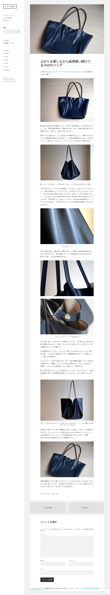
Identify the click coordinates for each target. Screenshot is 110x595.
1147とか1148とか (84, 191)
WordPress (12, 79)
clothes (7, 53)
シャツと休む (10, 6)
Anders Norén (12, 81)
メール (70, 560)
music (7, 60)
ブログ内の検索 (7, 17)
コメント (43, 534)
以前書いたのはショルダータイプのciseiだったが (57, 72)
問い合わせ (6, 20)
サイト (42, 569)
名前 (42, 560)
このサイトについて (8, 15)
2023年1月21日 (45, 494)
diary (7, 56)
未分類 (7, 70)
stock (7, 66)
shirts (7, 63)
